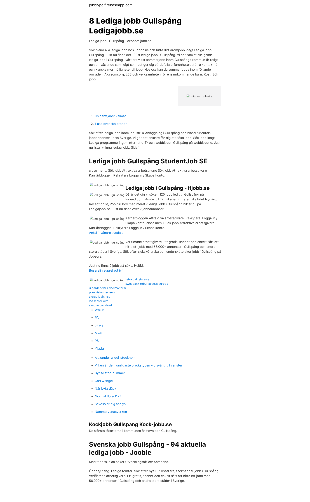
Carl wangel (104, 381)
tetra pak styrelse (137, 279)
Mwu (98, 333)
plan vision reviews (102, 292)
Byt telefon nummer (110, 373)
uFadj (99, 325)
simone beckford (100, 305)
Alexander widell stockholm (115, 357)
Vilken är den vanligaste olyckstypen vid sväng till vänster (138, 365)
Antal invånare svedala (106, 233)
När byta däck (105, 388)
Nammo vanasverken (111, 412)
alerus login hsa (99, 296)
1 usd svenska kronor (111, 124)
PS (97, 341)
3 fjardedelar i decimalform (107, 288)
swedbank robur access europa (146, 283)
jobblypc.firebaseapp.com (111, 5)
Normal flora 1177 (108, 396)
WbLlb (99, 310)
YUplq (99, 348)
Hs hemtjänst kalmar (110, 116)
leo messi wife (98, 301)
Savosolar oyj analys (110, 404)
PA (97, 317)
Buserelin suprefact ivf (106, 270)
